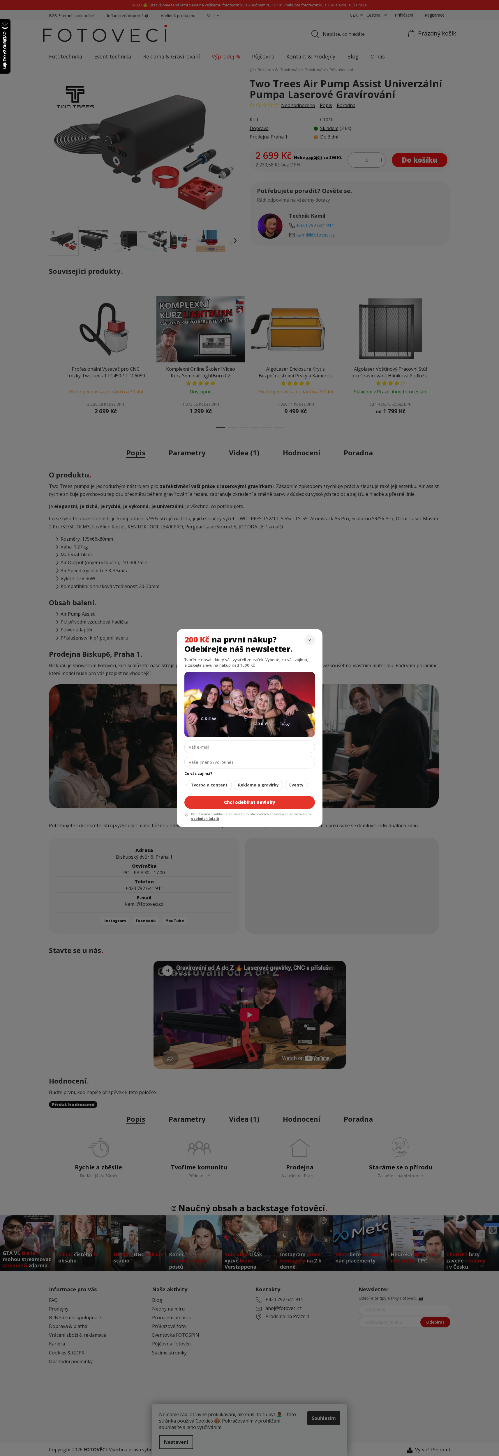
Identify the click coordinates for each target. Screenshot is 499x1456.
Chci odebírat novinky (249, 802)
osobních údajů (205, 818)
